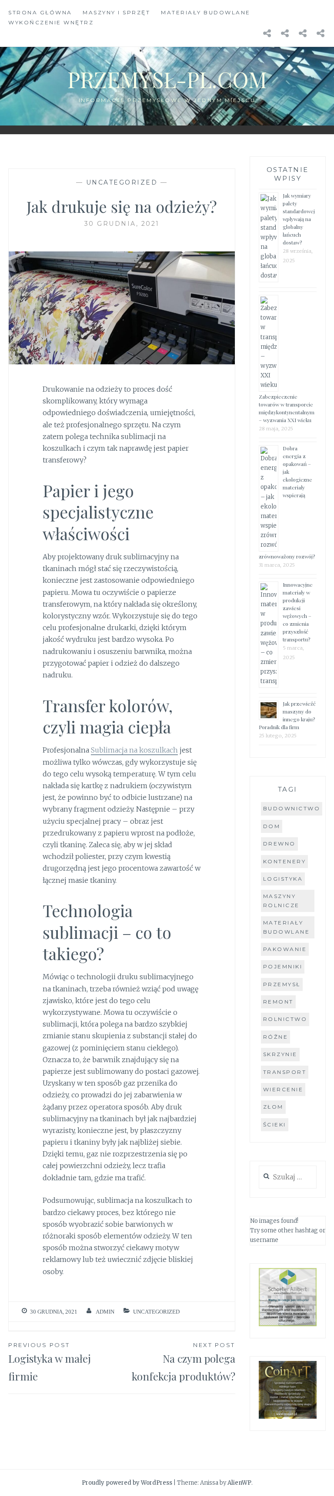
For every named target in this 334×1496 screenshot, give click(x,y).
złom (273, 1106)
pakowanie (285, 949)
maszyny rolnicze (281, 900)
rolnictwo (285, 1019)
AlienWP (239, 1482)
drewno (279, 843)
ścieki (274, 1124)
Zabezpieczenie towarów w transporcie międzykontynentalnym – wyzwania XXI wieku (286, 408)
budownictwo (292, 808)
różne (275, 1037)
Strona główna (40, 12)
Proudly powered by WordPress (127, 1482)
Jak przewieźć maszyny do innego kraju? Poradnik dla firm (287, 715)
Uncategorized (122, 182)
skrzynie (280, 1054)
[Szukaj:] (288, 1177)
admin (105, 1311)
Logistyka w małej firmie (49, 1362)
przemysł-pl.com (167, 79)
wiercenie (283, 1089)
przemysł (282, 984)
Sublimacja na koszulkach (134, 750)
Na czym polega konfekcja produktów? (183, 1362)
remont (278, 1001)
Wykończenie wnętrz (51, 22)
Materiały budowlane (205, 12)
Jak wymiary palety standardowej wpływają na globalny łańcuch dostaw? (299, 219)
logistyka (283, 878)
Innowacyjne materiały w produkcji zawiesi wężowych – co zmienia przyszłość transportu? (298, 612)
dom (272, 826)
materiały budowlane (286, 927)
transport (285, 1072)
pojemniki (283, 966)
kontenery (284, 861)
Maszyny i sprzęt (116, 12)
